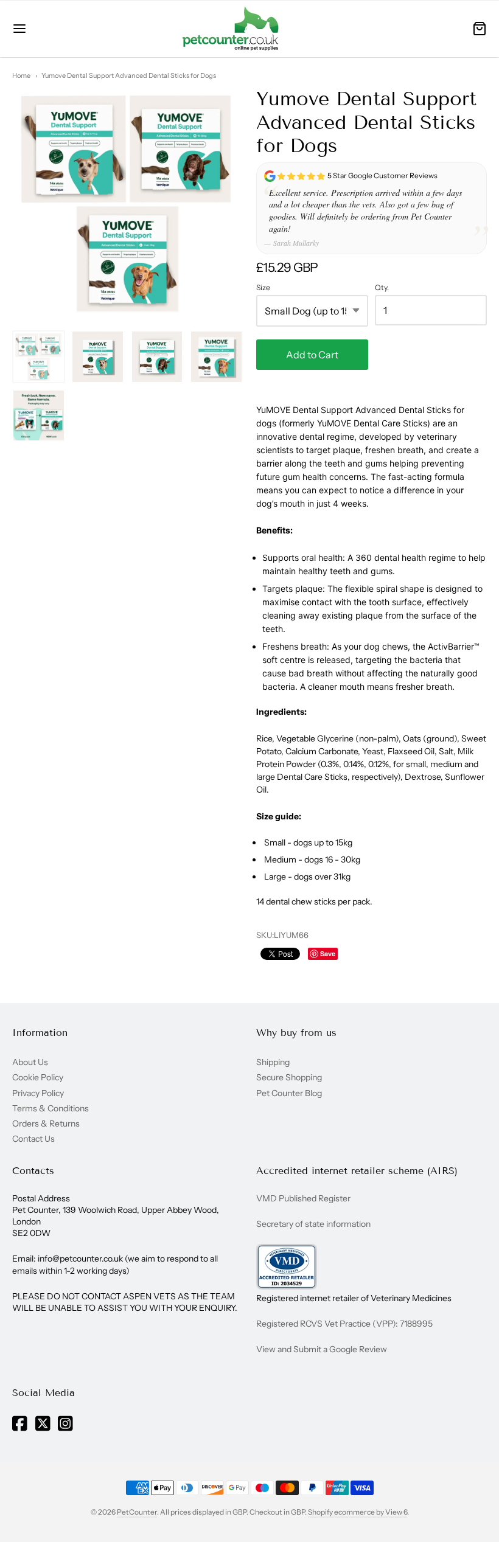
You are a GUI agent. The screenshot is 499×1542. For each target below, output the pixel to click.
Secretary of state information (313, 1223)
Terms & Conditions (50, 1108)
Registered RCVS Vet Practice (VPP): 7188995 (344, 1323)
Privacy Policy (38, 1093)
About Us (30, 1062)
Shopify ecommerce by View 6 (357, 1511)
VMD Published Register (303, 1198)
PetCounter (137, 1511)
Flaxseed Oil (411, 751)
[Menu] (50, 28)
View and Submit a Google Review (321, 1349)
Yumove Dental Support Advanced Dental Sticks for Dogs (128, 75)
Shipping (273, 1062)
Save (327, 953)
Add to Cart (312, 355)
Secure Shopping (289, 1077)
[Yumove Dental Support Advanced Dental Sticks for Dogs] (38, 356)
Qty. (382, 287)
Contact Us (33, 1138)
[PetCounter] (230, 28)
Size (263, 287)
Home (21, 75)
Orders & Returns (46, 1123)
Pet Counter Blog (289, 1093)
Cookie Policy (37, 1077)
